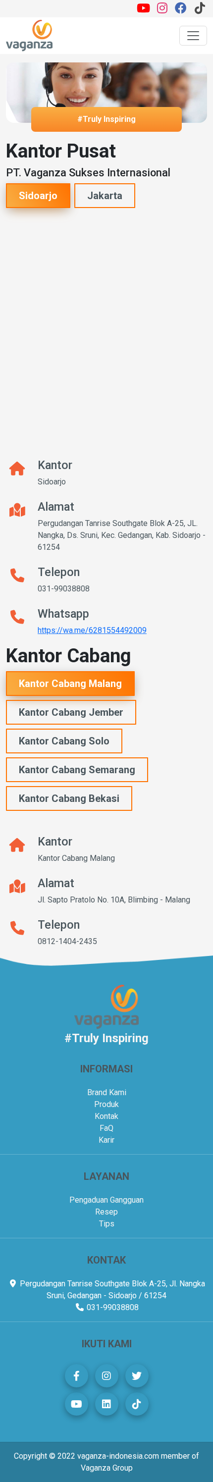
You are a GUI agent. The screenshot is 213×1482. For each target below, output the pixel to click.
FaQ (106, 1128)
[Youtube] (143, 9)
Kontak (106, 1116)
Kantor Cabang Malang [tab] (70, 683)
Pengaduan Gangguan (106, 1200)
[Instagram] (162, 9)
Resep (106, 1212)
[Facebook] (180, 9)
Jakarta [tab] (104, 196)
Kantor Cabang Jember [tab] (71, 712)
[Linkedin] (106, 1404)
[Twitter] (137, 1375)
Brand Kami (106, 1092)
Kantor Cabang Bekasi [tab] (69, 798)
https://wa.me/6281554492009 (92, 630)
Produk (106, 1104)
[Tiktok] (199, 9)
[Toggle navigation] (193, 36)
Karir (106, 1140)
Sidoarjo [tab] (38, 196)
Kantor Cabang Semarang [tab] (77, 770)
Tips (106, 1223)
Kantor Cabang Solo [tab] (64, 741)
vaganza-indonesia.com (118, 1456)
